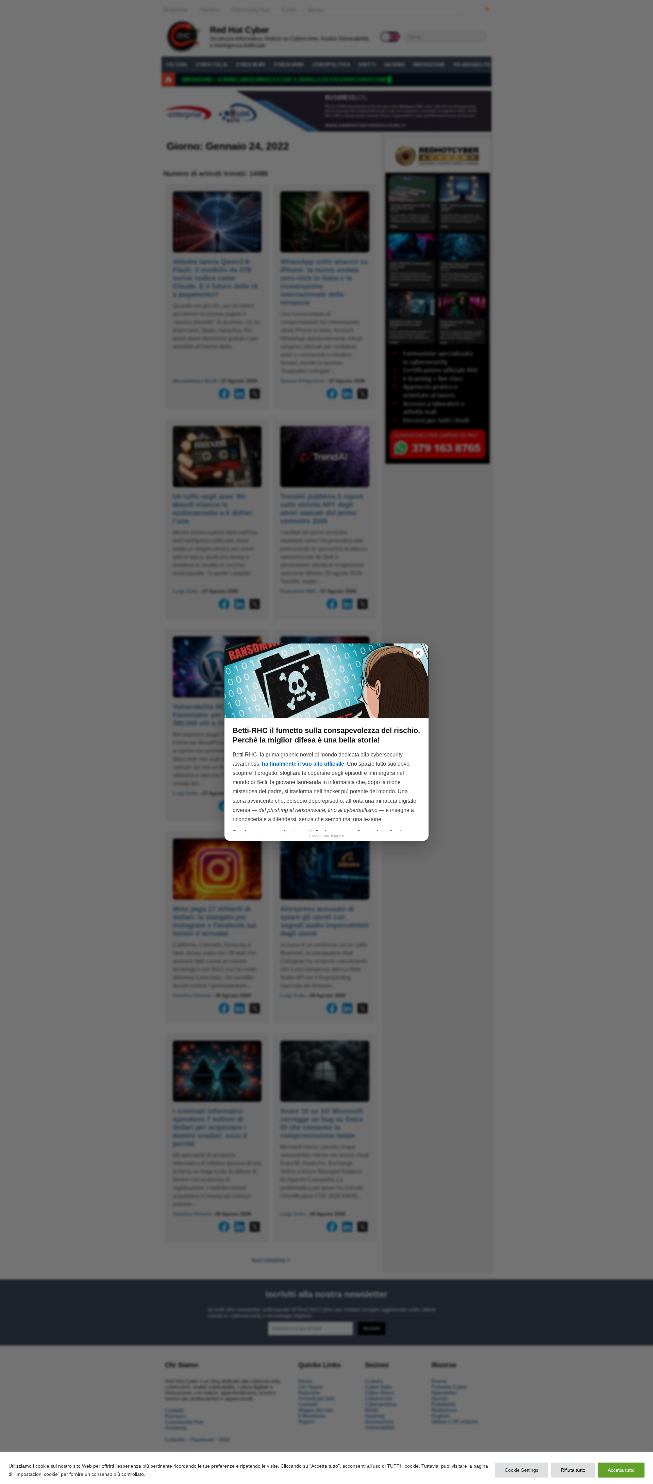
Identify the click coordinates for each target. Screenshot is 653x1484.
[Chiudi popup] (418, 653)
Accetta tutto (621, 1470)
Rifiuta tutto (573, 1470)
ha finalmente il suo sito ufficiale (303, 764)
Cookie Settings (521, 1470)
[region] (326, 1468)
